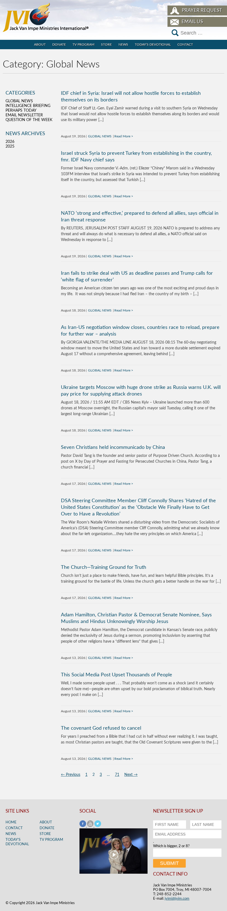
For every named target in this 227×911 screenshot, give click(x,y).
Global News (100, 136)
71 (117, 775)
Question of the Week (29, 120)
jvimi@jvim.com (177, 898)
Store (106, 44)
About (40, 44)
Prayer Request (202, 10)
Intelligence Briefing (28, 106)
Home (11, 822)
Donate (59, 44)
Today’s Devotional (153, 44)
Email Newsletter (24, 115)
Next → (131, 775)
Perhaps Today (21, 110)
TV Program (83, 44)
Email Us (192, 21)
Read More (122, 136)
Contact (185, 44)
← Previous (70, 775)
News (123, 44)
